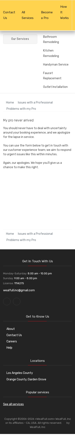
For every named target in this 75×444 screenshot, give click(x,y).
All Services (28, 15)
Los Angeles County (19, 373)
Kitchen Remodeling (51, 53)
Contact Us (9, 15)
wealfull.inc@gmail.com (19, 290)
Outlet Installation (55, 87)
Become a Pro (47, 15)
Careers (11, 341)
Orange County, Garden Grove (26, 379)
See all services (13, 404)
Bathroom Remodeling (51, 39)
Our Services (19, 39)
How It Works (64, 12)
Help (9, 347)
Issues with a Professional (35, 102)
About (10, 329)
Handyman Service (56, 64)
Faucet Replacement (52, 75)
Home (9, 102)
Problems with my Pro (21, 109)
